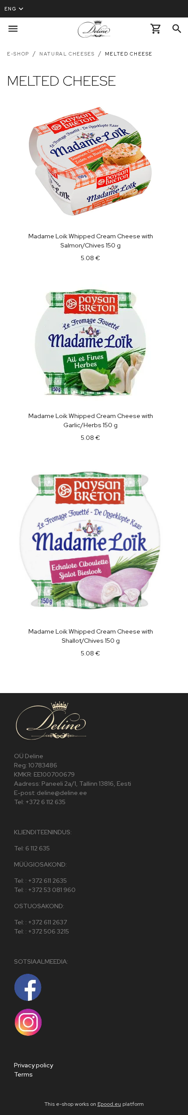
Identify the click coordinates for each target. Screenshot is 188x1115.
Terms (23, 1074)
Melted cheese (129, 54)
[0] (155, 28)
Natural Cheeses (67, 54)
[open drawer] (13, 28)
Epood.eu (109, 1104)
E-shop (18, 54)
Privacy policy (33, 1065)
